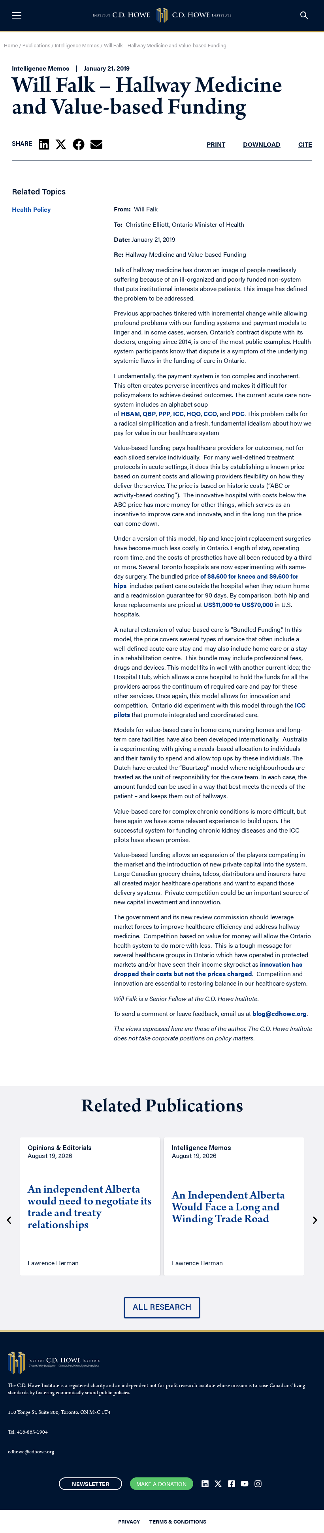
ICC (177, 413)
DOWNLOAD (262, 144)
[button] (44, 144)
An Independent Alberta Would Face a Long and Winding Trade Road (228, 1208)
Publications (36, 46)
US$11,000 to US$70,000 (238, 604)
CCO (210, 413)
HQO (193, 413)
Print (216, 144)
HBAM (130, 413)
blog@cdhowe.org (279, 1013)
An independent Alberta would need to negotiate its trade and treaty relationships (90, 1208)
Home (11, 46)
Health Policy (31, 209)
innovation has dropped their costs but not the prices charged (208, 969)
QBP (149, 413)
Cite (305, 144)
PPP (164, 413)
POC (238, 413)
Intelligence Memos (77, 46)
